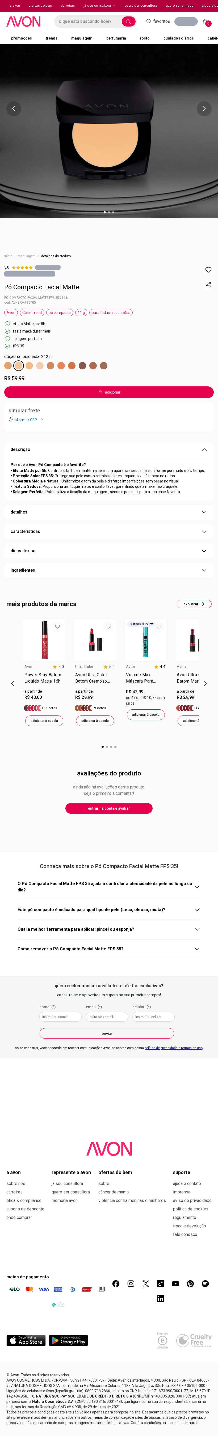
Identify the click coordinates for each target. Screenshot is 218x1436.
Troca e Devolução (189, 1225)
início (8, 256)
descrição (20, 449)
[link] (44, 679)
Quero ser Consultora (71, 1191)
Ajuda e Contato (187, 1183)
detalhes (19, 512)
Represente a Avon (71, 1172)
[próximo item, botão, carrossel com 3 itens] (204, 108)
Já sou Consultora (97, 5)
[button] (208, 270)
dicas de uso (23, 550)
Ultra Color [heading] (84, 667)
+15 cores (49, 708)
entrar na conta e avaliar (109, 808)
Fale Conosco (185, 1234)
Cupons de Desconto (25, 1208)
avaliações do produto (109, 773)
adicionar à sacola (44, 721)
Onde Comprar (19, 1217)
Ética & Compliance (23, 1200)
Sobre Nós (15, 1183)
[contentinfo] (58, 667)
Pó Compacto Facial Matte (41, 287)
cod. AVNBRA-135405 (20, 302)
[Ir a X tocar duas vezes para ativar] (145, 1283)
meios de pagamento (27, 1276)
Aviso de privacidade (192, 1200)
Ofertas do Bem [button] (40, 5)
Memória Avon (65, 1200)
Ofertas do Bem (115, 1172)
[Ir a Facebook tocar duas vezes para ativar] (116, 1283)
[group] (44, 672)
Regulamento (184, 1217)
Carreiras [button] (68, 5)
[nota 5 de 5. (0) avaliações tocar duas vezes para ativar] (48, 267)
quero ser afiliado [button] (180, 5)
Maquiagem (27, 256)
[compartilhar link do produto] (208, 284)
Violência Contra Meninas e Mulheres (132, 1200)
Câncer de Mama (113, 1191)
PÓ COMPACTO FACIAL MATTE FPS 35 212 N (36, 298)
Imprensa (181, 1191)
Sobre (103, 1183)
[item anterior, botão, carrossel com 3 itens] (13, 108)
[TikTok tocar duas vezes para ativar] (160, 1283)
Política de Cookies (190, 1208)
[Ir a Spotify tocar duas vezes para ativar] (205, 1283)
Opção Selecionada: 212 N (28, 356)
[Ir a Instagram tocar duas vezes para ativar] (131, 1283)
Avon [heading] (28, 667)
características (25, 531)
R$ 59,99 (14, 378)
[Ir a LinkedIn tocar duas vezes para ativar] (160, 1298)
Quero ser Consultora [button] (140, 5)
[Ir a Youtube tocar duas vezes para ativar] (175, 1283)
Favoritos (161, 21)
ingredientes (23, 570)
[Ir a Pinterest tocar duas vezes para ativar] (190, 1283)
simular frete (24, 410)
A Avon (13, 1172)
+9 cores (99, 708)
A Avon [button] (15, 5)
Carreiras (14, 1191)
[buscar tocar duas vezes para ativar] (129, 21)
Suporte (181, 1172)
